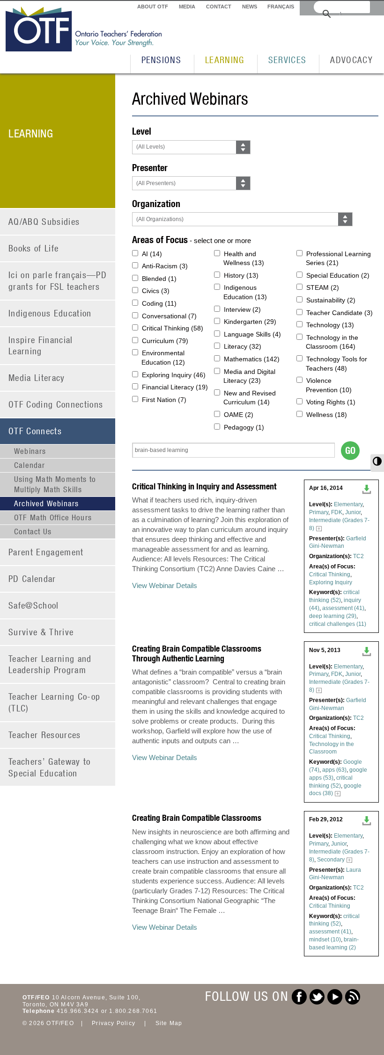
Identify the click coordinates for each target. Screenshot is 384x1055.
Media (187, 6)
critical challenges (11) (337, 624)
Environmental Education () (163, 357)
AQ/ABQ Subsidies (44, 221)
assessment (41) (343, 608)
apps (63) (334, 770)
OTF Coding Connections (55, 404)
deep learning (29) (332, 616)
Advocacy (351, 59)
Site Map (169, 1023)
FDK (336, 512)
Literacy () (242, 346)
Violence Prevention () (329, 385)
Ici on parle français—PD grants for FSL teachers (57, 280)
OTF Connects (35, 430)
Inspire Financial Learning (40, 345)
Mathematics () (252, 359)
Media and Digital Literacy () (249, 376)
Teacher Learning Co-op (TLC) (54, 702)
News (249, 6)
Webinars (30, 451)
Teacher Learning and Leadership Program (50, 664)
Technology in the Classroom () (332, 342)
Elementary (348, 504)
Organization (156, 203)
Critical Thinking (329, 574)
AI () (152, 254)
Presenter (150, 167)
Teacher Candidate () (339, 312)
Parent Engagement (46, 551)
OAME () (238, 414)
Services (287, 59)
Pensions (161, 59)
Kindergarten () (250, 321)
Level (141, 131)
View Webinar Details (164, 585)
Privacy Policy (113, 1023)
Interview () (242, 309)
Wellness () (326, 414)
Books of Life (33, 248)
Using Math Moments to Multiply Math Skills (55, 484)
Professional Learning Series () (338, 258)
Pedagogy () (244, 427)
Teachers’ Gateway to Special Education (49, 767)
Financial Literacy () (175, 387)
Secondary (331, 859)
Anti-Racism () (165, 266)
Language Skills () (252, 334)
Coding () (159, 303)
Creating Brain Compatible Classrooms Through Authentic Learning (196, 653)
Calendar (29, 465)
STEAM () (322, 287)
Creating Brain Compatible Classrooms (196, 817)
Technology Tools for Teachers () (336, 363)
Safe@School (33, 605)
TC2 (358, 556)
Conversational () (169, 316)
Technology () (330, 325)
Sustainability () (330, 300)
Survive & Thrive (41, 631)
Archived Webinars (46, 503)
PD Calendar (32, 578)
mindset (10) (325, 939)
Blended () (159, 278)
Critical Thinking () (172, 328)
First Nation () (164, 399)
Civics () (156, 290)
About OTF (152, 6)
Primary (318, 512)
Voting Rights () (330, 402)
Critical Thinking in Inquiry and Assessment (204, 486)
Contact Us (33, 531)
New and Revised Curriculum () (249, 397)
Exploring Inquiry (330, 582)
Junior (353, 512)
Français (280, 6)
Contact (218, 6)
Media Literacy (36, 377)
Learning (224, 59)
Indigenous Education (50, 313)
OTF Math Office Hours (53, 517)
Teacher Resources (44, 734)
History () (241, 275)
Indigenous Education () (245, 292)
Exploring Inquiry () (174, 375)
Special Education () (337, 275)
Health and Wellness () (243, 258)
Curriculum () (165, 340)
